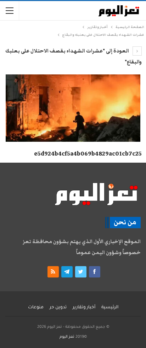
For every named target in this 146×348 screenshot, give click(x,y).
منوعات (36, 307)
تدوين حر (58, 307)
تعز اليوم (67, 337)
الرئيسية (109, 307)
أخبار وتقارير (84, 307)
